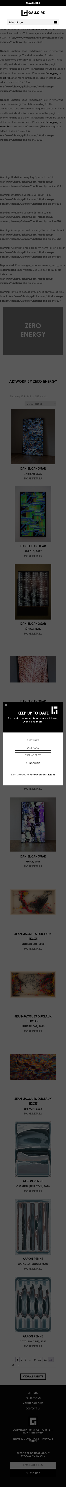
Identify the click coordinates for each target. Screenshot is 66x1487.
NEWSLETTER (33, 3)
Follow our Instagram (42, 774)
